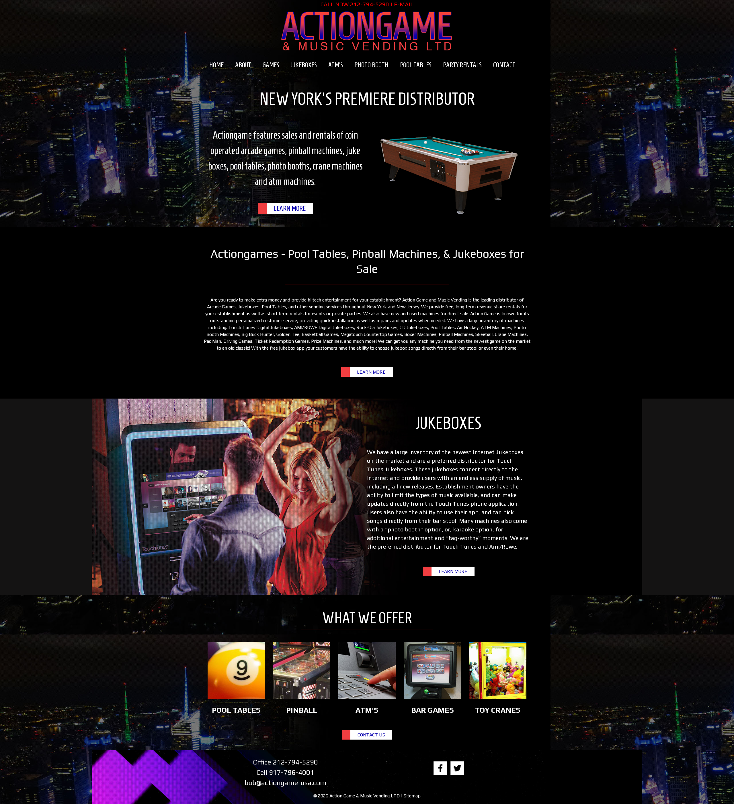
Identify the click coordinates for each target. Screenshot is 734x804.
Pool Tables (416, 65)
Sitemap (412, 796)
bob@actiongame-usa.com (285, 783)
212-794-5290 (369, 4)
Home (216, 65)
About (243, 65)
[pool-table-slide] (449, 172)
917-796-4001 (291, 772)
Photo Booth (371, 65)
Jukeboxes (304, 65)
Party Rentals (462, 65)
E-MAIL (403, 4)
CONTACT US (371, 735)
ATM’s (335, 65)
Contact (504, 65)
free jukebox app (287, 348)
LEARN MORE (290, 208)
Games (271, 65)
